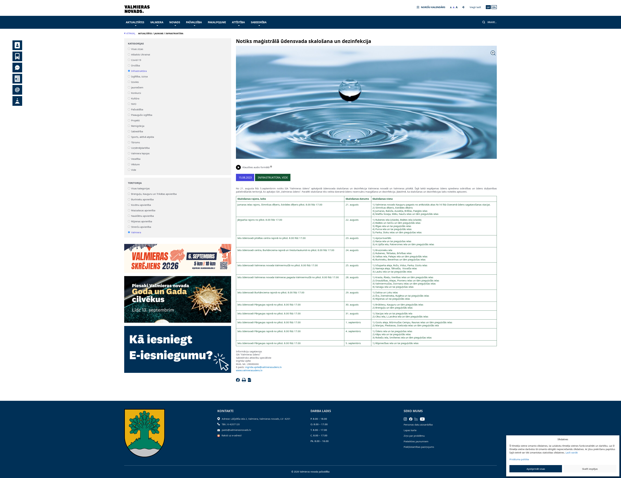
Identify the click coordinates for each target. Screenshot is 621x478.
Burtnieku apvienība (142, 199)
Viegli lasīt (475, 7)
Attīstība (238, 22)
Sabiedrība (259, 22)
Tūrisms (135, 142)
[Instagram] (406, 418)
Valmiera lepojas (140, 153)
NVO (133, 103)
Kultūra (135, 98)
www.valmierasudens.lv (249, 370)
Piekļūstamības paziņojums (419, 446)
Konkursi (136, 93)
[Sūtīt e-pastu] (219, 429)
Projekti (135, 120)
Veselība (135, 158)
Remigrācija (137, 125)
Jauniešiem (137, 87)
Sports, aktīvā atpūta (142, 136)
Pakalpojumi (217, 22)
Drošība (135, 65)
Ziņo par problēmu (414, 435)
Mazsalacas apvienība (143, 210)
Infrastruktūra (139, 71)
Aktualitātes (135, 22)
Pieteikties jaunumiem (416, 441)
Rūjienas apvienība (141, 221)
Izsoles (135, 82)
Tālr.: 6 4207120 (231, 424)
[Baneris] (177, 256)
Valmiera (156, 22)
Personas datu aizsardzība (418, 424)
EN (494, 7)
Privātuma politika (519, 459)
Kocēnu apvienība (141, 204)
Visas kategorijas (140, 188)
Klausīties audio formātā (255, 167)
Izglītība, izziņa (139, 76)
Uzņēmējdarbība (140, 147)
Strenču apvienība (141, 226)
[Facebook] (238, 381)
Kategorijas (136, 43)
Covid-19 (136, 60)
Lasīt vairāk (572, 452)
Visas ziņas (137, 49)
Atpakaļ (130, 33)
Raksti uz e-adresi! (232, 435)
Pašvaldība (194, 22)
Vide (133, 169)
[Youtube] (423, 418)
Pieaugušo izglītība (141, 114)
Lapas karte (410, 430)
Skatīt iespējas (590, 468)
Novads (174, 22)
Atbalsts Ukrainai (140, 54)
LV (488, 7)
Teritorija (135, 182)
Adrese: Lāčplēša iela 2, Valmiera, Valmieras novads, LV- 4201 (256, 418)
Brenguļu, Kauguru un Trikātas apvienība (154, 193)
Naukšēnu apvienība (142, 215)
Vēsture (135, 164)
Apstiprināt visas (536, 468)
